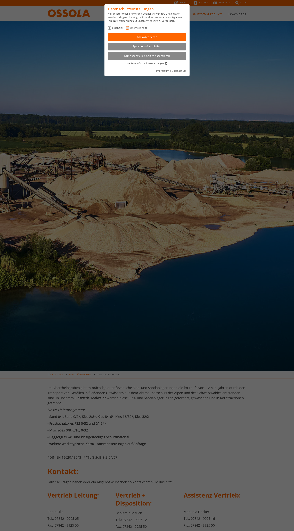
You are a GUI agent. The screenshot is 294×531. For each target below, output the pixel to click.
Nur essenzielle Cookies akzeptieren (147, 56)
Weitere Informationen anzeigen (146, 63)
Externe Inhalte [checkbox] (138, 27)
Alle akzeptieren (147, 37)
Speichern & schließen (147, 46)
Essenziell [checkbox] (117, 27)
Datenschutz (179, 70)
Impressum (162, 70)
